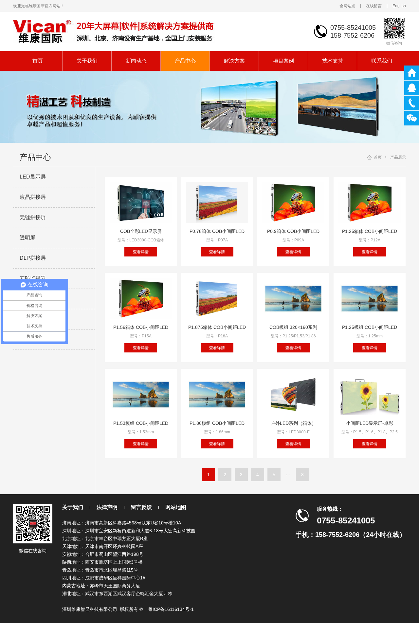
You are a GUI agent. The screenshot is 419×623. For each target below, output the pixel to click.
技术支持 (332, 61)
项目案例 (283, 61)
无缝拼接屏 (33, 217)
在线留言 (374, 6)
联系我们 (381, 61)
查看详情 (141, 252)
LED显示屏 (33, 176)
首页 (37, 61)
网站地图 (175, 507)
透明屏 (27, 237)
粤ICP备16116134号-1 (171, 609)
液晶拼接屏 (33, 197)
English (399, 6)
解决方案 (234, 61)
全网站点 (347, 6)
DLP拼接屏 (33, 258)
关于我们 (87, 61)
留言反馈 (141, 507)
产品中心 (185, 61)
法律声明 (107, 507)
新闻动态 (136, 61)
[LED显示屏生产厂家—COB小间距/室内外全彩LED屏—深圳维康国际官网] (114, 31)
